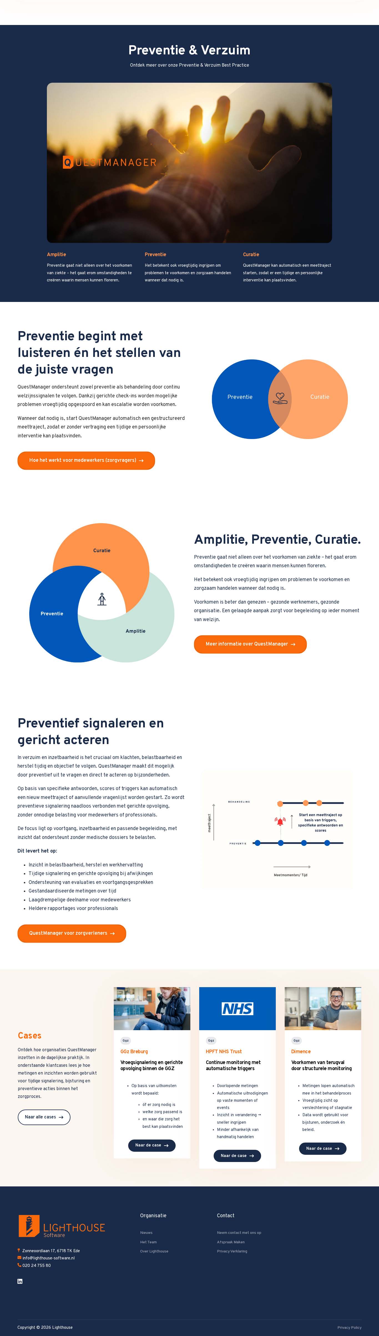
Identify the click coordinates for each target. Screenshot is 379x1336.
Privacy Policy (349, 1327)
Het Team (148, 1242)
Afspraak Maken (231, 1242)
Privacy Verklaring (232, 1251)
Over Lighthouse (154, 1251)
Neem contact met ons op (239, 1233)
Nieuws (146, 1233)
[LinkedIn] (20, 1281)
